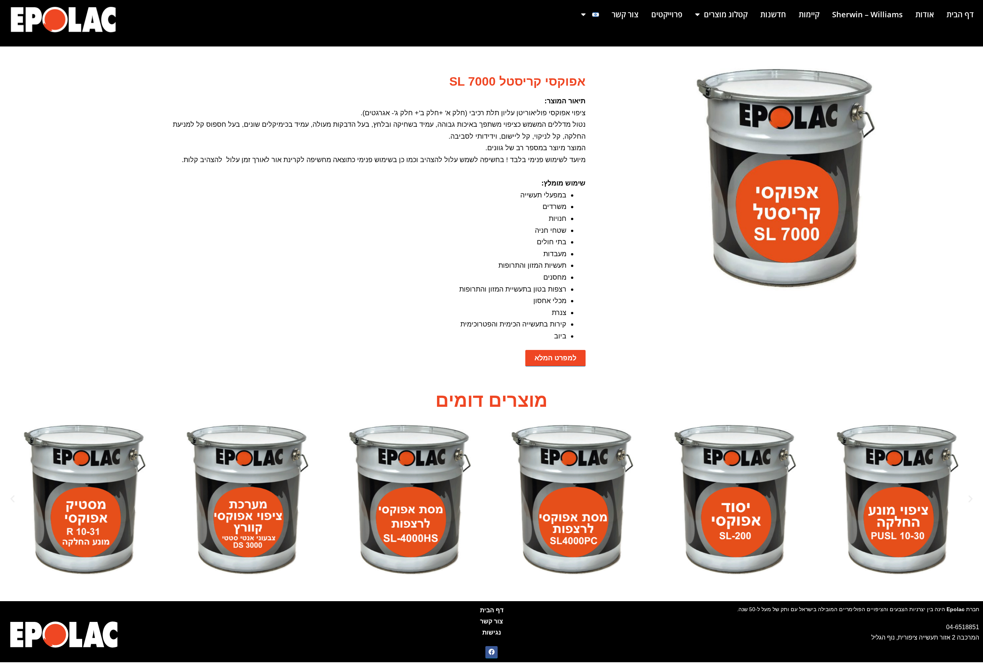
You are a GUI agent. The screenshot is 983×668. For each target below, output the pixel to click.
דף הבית (960, 14)
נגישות (491, 632)
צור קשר (625, 14)
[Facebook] (491, 652)
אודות (924, 14)
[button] (12, 499)
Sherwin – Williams (867, 14)
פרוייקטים (666, 14)
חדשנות (773, 14)
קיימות (809, 14)
